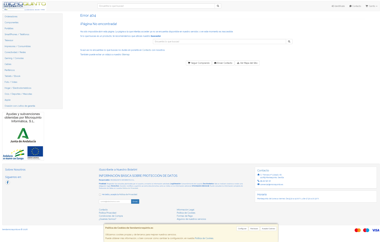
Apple (7, 100)
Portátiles (9, 28)
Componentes (12, 22)
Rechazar (254, 229)
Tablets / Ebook (12, 76)
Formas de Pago (185, 216)
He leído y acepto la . (120, 194)
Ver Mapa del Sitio (248, 63)
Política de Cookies (204, 238)
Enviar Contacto (224, 63)
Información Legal (185, 209)
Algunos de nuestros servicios (191, 219)
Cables (8, 64)
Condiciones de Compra (111, 216)
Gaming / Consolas (14, 58)
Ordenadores (11, 16)
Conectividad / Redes (15, 52)
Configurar (242, 229)
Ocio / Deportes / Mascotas (18, 94)
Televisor (9, 40)
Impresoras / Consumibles (18, 46)
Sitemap (126, 54)
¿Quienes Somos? (107, 219)
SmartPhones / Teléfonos (17, 34)
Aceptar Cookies (268, 229)
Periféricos (10, 70)
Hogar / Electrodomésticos (18, 88)
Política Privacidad (107, 213)
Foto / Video (11, 82)
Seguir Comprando (200, 63)
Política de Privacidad (130, 188)
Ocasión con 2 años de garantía (20, 106)
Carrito (372, 6)
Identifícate (339, 6)
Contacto (356, 6)
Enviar (135, 201)
